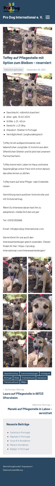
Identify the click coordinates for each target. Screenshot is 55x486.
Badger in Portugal (19, 448)
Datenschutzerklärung (13, 470)
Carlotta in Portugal (20, 432)
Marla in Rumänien (19, 444)
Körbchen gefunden (13, 69)
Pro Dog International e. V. (23, 17)
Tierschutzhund (11, 382)
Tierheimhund (28, 377)
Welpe (23, 382)
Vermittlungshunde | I (12, 466)
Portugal (8, 377)
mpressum (27, 466)
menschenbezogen (29, 373)
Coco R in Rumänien (20, 440)
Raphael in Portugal (20, 436)
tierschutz (41, 377)
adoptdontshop (11, 373)
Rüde (16, 377)
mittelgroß (45, 373)
